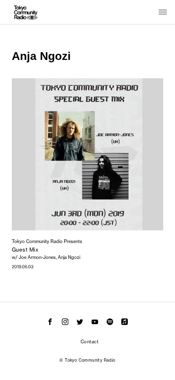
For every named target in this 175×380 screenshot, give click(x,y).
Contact (89, 342)
